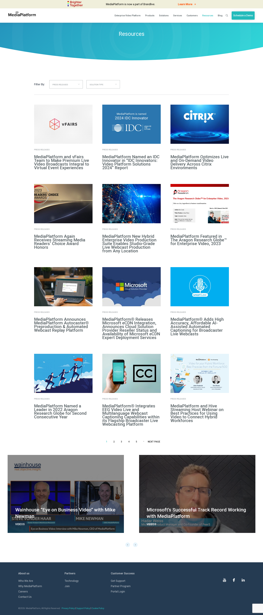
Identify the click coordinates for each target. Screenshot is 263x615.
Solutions (164, 15)
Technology (72, 580)
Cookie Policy (98, 608)
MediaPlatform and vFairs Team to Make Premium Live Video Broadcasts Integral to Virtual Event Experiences (61, 162)
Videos (20, 524)
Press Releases (42, 150)
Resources (207, 15)
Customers (192, 15)
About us (23, 573)
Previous (127, 545)
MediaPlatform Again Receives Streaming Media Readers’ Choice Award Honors (59, 242)
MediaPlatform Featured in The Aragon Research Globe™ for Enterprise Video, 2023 (198, 240)
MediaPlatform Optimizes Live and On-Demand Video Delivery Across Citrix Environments (199, 162)
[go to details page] (66, 494)
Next (135, 545)
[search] (227, 15)
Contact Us (25, 596)
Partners (70, 573)
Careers (23, 591)
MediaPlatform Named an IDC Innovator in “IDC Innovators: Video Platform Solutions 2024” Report (131, 162)
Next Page (154, 441)
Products (149, 15)
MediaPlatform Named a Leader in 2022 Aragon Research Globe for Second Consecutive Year (60, 411)
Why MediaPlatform (30, 586)
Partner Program (121, 586)
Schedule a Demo (243, 15)
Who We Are (25, 580)
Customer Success (123, 573)
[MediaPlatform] (22, 13)
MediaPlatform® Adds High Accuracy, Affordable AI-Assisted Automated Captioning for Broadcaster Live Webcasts (197, 326)
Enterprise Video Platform (128, 15)
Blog (220, 15)
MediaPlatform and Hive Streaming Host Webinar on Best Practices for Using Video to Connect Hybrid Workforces (197, 413)
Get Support (118, 580)
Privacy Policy (68, 608)
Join (67, 586)
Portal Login (118, 591)
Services (177, 15)
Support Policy (83, 608)
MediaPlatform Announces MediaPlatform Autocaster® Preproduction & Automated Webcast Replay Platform (61, 325)
